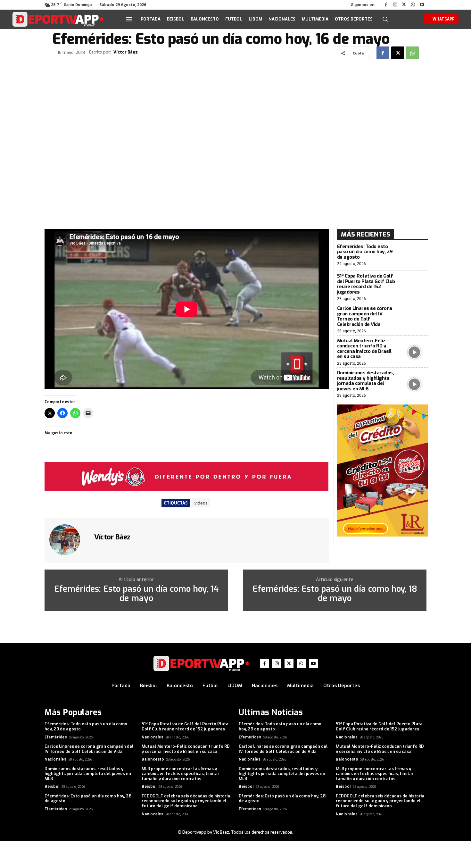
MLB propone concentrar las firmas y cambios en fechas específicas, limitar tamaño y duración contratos (180, 773)
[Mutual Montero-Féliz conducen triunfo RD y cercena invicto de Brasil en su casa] (414, 352)
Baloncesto (153, 759)
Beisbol (52, 786)
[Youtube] (421, 4)
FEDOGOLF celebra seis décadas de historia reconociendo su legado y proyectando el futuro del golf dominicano (186, 801)
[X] (404, 4)
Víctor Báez (125, 52)
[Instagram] (395, 4)
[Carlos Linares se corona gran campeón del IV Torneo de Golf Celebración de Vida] (414, 319)
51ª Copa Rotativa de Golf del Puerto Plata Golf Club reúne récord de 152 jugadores (366, 284)
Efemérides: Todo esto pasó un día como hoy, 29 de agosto (365, 251)
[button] (385, 19)
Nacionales (152, 737)
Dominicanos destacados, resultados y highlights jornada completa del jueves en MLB (365, 381)
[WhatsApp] (413, 4)
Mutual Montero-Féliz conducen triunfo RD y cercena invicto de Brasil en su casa (364, 348)
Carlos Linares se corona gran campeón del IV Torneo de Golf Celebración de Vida (364, 316)
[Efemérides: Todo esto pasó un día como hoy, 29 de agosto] (414, 255)
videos (201, 503)
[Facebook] (386, 4)
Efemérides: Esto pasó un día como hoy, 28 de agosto (88, 798)
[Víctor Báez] (68, 539)
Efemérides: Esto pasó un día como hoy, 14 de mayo (136, 594)
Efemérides (56, 737)
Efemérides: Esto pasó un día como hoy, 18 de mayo (334, 594)
